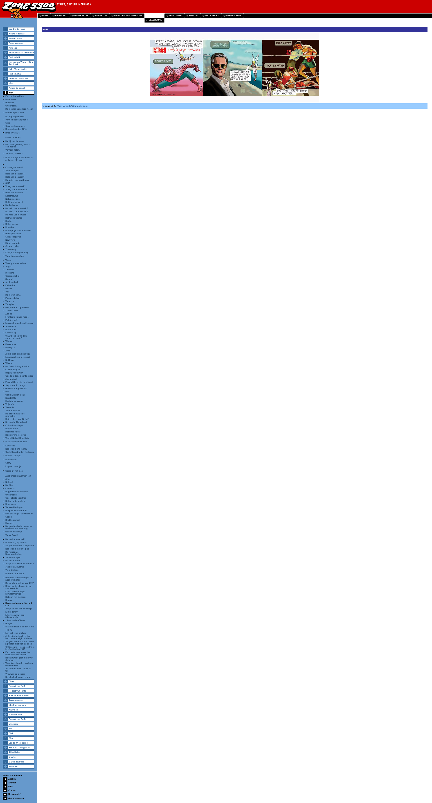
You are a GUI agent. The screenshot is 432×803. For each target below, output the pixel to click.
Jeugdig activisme (14, 567)
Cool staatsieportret (15, 498)
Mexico (9, 288)
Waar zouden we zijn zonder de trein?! (16, 337)
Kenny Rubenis (17, 34)
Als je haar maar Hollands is (19, 564)
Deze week (10, 99)
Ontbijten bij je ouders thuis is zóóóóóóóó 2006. (19, 648)
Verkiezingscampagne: (16, 120)
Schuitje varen (12, 410)
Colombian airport (14, 425)
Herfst (8, 221)
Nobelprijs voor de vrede (18, 230)
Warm (8, 260)
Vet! (7, 292)
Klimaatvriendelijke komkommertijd (15, 592)
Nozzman (13, 766)
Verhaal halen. (12, 150)
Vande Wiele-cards (18, 743)
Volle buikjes (11, 570)
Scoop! (9, 279)
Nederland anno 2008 (16, 449)
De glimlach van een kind (18, 677)
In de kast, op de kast (16, 542)
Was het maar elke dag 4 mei (19, 627)
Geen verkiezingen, (15, 126)
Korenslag (10, 333)
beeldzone (155, 20)
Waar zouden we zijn (16, 442)
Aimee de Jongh (17, 88)
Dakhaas (9, 360)
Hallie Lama (15, 74)
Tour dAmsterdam (14, 256)
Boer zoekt (10, 504)
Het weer (9, 103)
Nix (10, 729)
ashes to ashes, (13, 137)
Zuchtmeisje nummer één (18, 476)
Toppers (9, 301)
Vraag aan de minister (16, 189)
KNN (11, 93)
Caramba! (10, 488)
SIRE (7, 183)
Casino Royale (12, 370)
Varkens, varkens (14, 153)
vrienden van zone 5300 (128, 15)
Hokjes (8, 623)
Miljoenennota (12, 243)
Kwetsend (10, 446)
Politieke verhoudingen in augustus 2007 (18, 579)
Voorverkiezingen (14, 507)
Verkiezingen (12, 171)
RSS (10, 786)
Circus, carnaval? (14, 167)
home (45, 15)
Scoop (8, 517)
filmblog (60, 15)
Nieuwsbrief (14, 794)
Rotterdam (10, 329)
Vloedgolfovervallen (15, 263)
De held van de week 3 (16, 208)
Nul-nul (9, 482)
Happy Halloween (14, 373)
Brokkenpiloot (12, 520)
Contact (12, 790)
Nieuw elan (11, 460)
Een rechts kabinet (14, 96)
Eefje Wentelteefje (18, 69)
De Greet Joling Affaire (17, 366)
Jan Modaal (11, 379)
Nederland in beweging (17, 549)
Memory (9, 523)
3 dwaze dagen (12, 557)
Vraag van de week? (15, 186)
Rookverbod (11, 429)
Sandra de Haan (17, 29)
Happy (8, 600)
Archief (12, 783)
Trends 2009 (11, 311)
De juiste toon (12, 560)
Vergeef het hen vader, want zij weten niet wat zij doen (19, 642)
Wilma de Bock (80, 106)
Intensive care (12, 133)
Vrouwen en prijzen (15, 674)
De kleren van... (13, 295)
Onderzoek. (11, 106)
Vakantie (9, 407)
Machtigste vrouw (14, 401)
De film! (9, 485)
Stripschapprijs (13, 237)
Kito (11, 83)
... (6, 164)
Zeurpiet (9, 304)
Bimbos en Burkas (14, 573)
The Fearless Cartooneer (21, 53)
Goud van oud (16, 43)
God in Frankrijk (13, 532)
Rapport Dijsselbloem (16, 492)
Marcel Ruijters (16, 762)
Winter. (9, 341)
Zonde (8, 314)
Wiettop (9, 363)
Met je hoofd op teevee (17, 307)
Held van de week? (15, 174)
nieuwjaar (10, 347)
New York (10, 240)
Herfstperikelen (13, 234)
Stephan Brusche (17, 705)
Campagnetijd (12, 276)
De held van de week (15, 215)
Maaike (12, 757)
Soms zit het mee (14, 471)
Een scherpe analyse (15, 633)
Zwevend (9, 270)
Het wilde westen (13, 218)
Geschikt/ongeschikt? (16, 388)
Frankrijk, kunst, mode (17, 317)
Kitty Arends (64, 106)
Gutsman (13, 724)
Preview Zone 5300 (18, 78)
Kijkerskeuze (11, 224)
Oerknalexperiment (15, 395)
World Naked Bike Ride (17, 438)
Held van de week (14, 193)
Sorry (8, 463)
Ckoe (11, 681)
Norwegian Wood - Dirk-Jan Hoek (21, 63)
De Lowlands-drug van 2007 (19, 583)
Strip (7, 123)
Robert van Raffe (17, 686)
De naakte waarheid (15, 539)
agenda (193, 15)
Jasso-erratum (16, 700)
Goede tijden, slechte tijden (19, 376)
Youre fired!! (11, 535)
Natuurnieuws (12, 199)
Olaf (11, 733)
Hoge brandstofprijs (15, 435)
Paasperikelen (12, 298)
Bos (7, 392)
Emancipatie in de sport (17, 357)
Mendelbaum (15, 714)
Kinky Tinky (11, 612)
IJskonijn (10, 285)
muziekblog (80, 15)
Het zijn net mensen (15, 597)
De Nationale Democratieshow (13, 553)
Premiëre (9, 227)
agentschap (233, 15)
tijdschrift (212, 15)
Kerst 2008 (10, 398)
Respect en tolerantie (16, 510)
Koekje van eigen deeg (17, 252)
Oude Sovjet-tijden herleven (19, 452)
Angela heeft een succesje (18, 609)
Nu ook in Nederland (16, 422)
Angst (8, 266)
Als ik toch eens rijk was (17, 354)
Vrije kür (9, 404)
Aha (7, 479)
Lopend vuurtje (13, 466)
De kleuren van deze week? (19, 109)
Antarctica (10, 326)
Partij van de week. (15, 141)
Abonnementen (16, 798)
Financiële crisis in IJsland (19, 382)
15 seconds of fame (15, 620)
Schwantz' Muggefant (19, 747)
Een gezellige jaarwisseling (19, 514)
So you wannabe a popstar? (19, 546)
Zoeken (12, 779)
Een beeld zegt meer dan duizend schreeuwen (18, 653)
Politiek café (11, 320)
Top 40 (8, 630)
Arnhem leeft (11, 282)
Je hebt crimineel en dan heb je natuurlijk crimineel (18, 637)
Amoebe (13, 48)
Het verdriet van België (17, 419)
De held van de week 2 (16, 211)
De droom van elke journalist (15, 415)
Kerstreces (10, 344)
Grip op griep (12, 246)
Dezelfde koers (12, 432)
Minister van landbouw (17, 180)
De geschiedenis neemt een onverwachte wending (19, 527)
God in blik (14, 57)
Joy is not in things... (16, 385)
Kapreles (13, 710)
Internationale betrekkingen (19, 323)
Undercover (11, 495)
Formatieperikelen (14, 112)
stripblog (101, 15)
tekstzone (175, 15)
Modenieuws (11, 205)
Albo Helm (14, 752)
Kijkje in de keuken (15, 501)
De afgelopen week (15, 116)
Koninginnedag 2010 (16, 129)
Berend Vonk (15, 38)
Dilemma (9, 273)
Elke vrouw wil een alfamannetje (15, 616)
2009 (7, 351)
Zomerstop (10, 249)
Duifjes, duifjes (13, 456)
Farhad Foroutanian (19, 695)
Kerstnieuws (11, 196)
